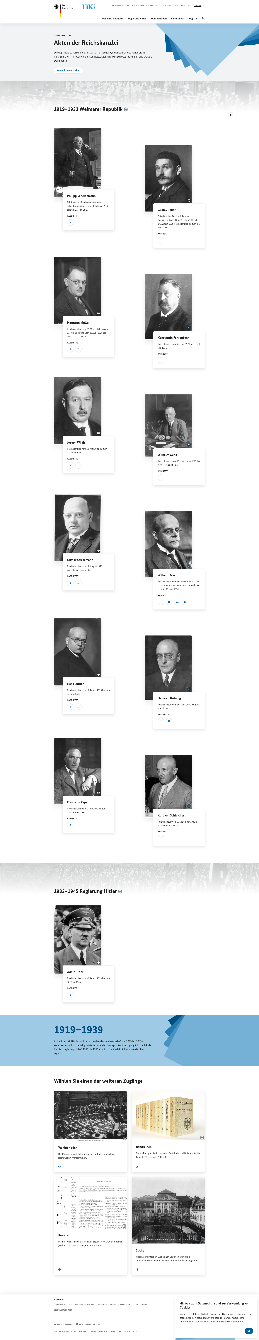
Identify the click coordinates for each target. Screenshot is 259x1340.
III (177, 601)
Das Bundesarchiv (120, 5)
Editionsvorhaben (63, 1304)
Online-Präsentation (120, 1304)
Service (197, 5)
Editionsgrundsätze (85, 1304)
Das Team (102, 1304)
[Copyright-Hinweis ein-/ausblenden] (126, 109)
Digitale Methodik (63, 1309)
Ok (248, 1330)
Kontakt (167, 5)
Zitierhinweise (141, 1304)
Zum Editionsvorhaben (68, 70)
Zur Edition (180, 5)
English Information (89, 1324)
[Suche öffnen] (203, 18)
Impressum (115, 1331)
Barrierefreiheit (99, 1331)
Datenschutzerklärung (232, 1321)
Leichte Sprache (65, 1324)
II (78, 349)
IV (185, 601)
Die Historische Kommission (145, 5)
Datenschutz (130, 1331)
